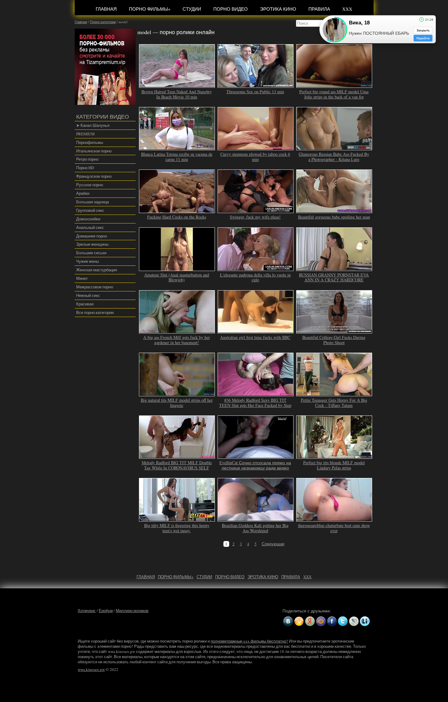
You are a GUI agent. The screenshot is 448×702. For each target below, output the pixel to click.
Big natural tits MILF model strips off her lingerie (177, 402)
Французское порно (94, 176)
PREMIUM (85, 134)
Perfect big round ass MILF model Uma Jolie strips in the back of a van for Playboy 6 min (333, 97)
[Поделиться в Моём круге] (310, 621)
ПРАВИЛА (319, 9)
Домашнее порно (91, 236)
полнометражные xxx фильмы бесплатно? (249, 641)
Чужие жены (87, 261)
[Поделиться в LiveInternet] (365, 621)
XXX (347, 9)
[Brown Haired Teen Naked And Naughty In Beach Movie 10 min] (177, 85)
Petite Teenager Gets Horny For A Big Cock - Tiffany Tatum (334, 402)
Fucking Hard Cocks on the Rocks (176, 217)
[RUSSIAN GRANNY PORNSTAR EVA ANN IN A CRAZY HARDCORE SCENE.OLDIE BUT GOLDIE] (334, 268)
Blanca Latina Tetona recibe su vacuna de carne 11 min (176, 156)
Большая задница (92, 202)
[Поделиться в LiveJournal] (354, 621)
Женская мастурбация (96, 270)
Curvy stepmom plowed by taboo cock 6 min (255, 156)
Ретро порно (87, 159)
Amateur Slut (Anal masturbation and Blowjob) (176, 277)
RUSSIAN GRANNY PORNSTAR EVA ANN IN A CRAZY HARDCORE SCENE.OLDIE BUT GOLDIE (334, 280)
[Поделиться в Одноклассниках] (299, 621)
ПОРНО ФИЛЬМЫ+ (149, 9)
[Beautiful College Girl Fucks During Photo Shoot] (334, 330)
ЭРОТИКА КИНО (278, 9)
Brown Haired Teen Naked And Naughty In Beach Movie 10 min (176, 94)
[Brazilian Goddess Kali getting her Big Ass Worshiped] (256, 519)
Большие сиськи (91, 252)
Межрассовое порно (94, 287)
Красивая (85, 304)
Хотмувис (87, 610)
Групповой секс (90, 210)
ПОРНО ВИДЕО (230, 9)
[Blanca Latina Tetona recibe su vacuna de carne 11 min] (177, 148)
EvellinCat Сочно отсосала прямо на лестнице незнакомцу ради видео (255, 465)
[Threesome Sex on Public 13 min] (256, 85)
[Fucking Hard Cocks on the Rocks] (177, 210)
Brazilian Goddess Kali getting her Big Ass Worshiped (255, 527)
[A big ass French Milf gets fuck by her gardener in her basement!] (177, 330)
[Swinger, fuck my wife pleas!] (256, 210)
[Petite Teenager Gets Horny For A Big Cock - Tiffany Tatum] (334, 393)
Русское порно (89, 184)
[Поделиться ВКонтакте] (288, 621)
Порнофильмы (89, 142)
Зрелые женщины (92, 244)
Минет (82, 278)
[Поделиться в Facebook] (332, 621)
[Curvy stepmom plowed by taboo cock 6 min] (256, 148)
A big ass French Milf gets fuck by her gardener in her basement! (176, 339)
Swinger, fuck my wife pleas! (255, 217)
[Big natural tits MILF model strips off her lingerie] (177, 393)
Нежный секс (88, 295)
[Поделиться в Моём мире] (321, 621)
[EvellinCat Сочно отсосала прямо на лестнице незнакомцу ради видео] (256, 456)
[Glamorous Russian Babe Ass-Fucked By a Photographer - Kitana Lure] (334, 148)
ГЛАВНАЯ (106, 9)
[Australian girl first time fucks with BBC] (256, 330)
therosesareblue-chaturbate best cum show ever (334, 527)
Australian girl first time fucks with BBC (255, 337)
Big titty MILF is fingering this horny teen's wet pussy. (176, 527)
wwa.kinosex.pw (91, 669)
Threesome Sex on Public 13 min (255, 91)
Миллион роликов (132, 610)
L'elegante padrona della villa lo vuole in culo (255, 277)
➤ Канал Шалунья (92, 125)
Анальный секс (90, 227)
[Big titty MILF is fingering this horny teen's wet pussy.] (177, 519)
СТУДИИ (192, 9)
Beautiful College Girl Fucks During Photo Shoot (333, 339)
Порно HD (85, 167)
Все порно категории (95, 312)
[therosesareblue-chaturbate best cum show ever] (334, 519)
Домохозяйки (88, 219)
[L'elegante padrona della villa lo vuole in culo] (256, 268)
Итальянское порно (94, 151)
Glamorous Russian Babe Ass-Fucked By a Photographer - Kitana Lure (334, 156)
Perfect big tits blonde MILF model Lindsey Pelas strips (334, 465)
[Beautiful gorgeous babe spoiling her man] (334, 210)
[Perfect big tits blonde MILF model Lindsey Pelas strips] (334, 456)
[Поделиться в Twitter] (343, 621)
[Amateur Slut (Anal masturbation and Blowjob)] (177, 268)
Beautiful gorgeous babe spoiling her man (334, 217)
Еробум (106, 610)
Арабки (82, 193)
